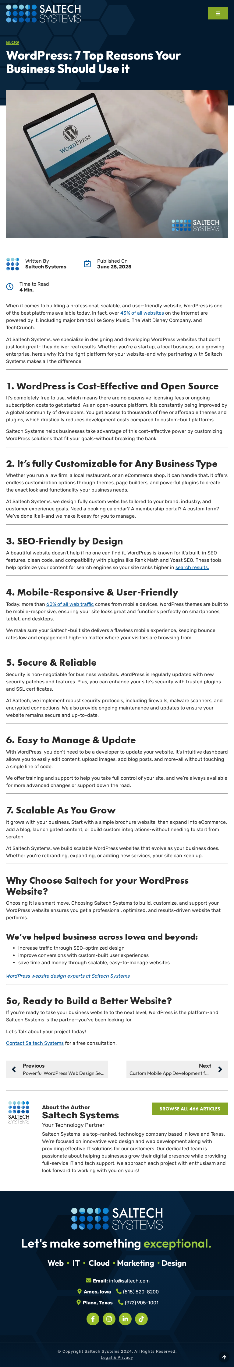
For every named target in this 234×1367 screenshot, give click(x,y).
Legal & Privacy (117, 1357)
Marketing (135, 1263)
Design (173, 1263)
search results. (192, 567)
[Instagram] (109, 1319)
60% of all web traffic (70, 604)
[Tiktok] (141, 1319)
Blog (12, 42)
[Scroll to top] (224, 1357)
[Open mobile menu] (218, 13)
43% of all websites (141, 313)
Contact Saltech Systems (35, 1043)
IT (76, 1263)
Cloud (99, 1263)
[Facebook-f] (93, 1319)
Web (56, 1263)
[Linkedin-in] (125, 1319)
